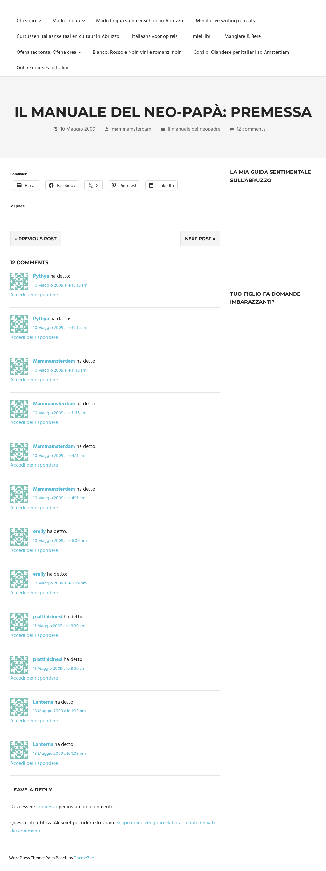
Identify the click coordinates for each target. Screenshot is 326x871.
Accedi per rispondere (34, 295)
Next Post (198, 239)
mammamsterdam (131, 129)
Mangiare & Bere (242, 36)
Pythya (41, 276)
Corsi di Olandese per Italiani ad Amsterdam (241, 52)
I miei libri (201, 36)
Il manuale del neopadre (194, 129)
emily (39, 532)
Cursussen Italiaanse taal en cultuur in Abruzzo (68, 36)
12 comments (251, 129)
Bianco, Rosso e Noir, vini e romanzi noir (137, 52)
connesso (46, 807)
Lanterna (43, 702)
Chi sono (26, 21)
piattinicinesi (47, 617)
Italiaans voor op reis (155, 36)
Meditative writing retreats (225, 21)
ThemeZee (84, 858)
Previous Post (37, 239)
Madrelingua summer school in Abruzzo (139, 21)
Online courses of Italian (43, 68)
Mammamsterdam (54, 361)
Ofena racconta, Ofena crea (46, 52)
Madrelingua (66, 21)
